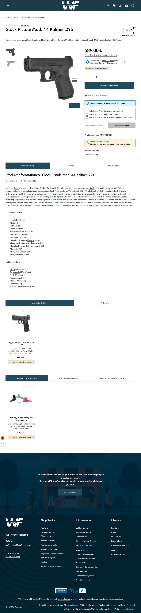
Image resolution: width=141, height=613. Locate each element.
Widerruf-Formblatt (49, 549)
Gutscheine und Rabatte (86, 541)
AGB (113, 550)
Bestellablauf (81, 536)
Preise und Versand (84, 545)
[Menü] (8, 5)
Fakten (114, 532)
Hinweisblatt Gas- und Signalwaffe (85, 560)
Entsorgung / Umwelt (85, 554)
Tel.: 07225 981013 (17, 535)
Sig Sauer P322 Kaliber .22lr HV (21, 344)
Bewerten (25, 25)
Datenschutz (116, 541)
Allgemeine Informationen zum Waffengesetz (52, 555)
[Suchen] (108, 5)
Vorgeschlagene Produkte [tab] (112, 378)
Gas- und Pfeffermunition (87, 567)
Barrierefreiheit (118, 554)
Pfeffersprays (82, 571)
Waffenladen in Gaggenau (52, 566)
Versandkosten (64, 599)
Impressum (116, 536)
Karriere (115, 528)
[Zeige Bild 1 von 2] (74, 78)
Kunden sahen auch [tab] (68, 378)
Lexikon (44, 562)
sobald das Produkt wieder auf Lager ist (106, 111)
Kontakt (44, 528)
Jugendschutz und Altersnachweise (48, 534)
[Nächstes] (77, 105)
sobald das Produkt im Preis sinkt (103, 114)
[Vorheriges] (71, 105)
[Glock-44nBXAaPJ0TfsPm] (49, 77)
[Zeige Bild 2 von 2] (74, 81)
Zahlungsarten (82, 528)
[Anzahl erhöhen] (105, 77)
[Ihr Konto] (120, 5)
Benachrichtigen (122, 125)
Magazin (30, 240)
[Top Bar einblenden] (132, 5)
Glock (8, 181)
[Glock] (128, 31)
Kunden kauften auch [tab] (27, 378)
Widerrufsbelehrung (84, 532)
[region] (43, 77)
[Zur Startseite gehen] (70, 5)
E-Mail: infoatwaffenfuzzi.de (18, 543)
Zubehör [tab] (105, 303)
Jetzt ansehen (70, 492)
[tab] (28, 166)
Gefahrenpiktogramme (85, 575)
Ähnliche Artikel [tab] (39, 303)
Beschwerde (81, 550)
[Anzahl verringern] (88, 77)
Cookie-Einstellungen (120, 545)
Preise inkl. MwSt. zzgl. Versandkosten (101, 55)
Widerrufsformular (49, 540)
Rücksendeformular (49, 545)
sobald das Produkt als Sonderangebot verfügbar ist (111, 117)
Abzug (12, 249)
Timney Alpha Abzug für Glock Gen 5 (21, 419)
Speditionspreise (83, 580)
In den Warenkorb (109, 85)
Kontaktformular (13, 556)
